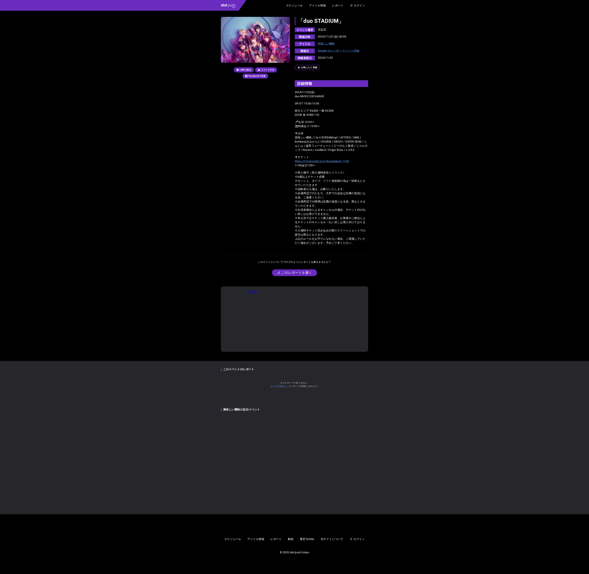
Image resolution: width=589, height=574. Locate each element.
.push (228, 5)
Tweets (253, 291)
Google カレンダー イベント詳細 (338, 50)
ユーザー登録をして (280, 386)
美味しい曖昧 (326, 43)
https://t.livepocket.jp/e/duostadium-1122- (322, 161)
